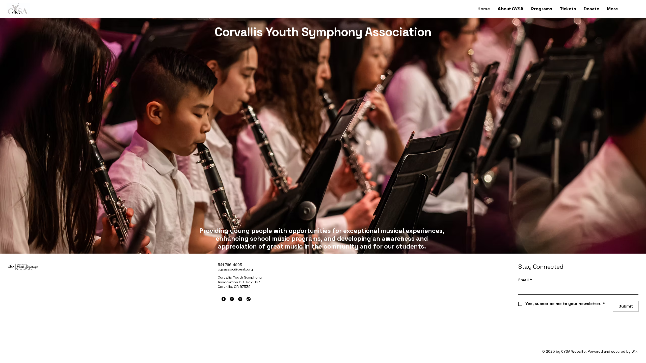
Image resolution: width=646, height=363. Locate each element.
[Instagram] (231, 298)
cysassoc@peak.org (235, 269)
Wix (634, 351)
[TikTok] (248, 298)
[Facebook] (223, 298)
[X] (240, 298)
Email (525, 280)
